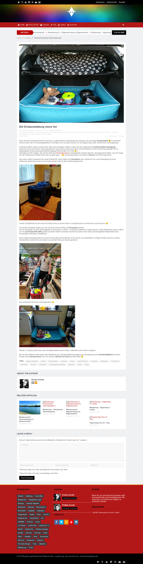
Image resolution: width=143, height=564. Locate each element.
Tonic (35, 544)
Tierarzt (45, 134)
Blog (54, 25)
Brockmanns (41, 507)
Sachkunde (114, 132)
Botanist (31, 507)
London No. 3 (44, 525)
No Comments (23, 136)
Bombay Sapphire (33, 503)
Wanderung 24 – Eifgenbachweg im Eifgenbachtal (44, 32)
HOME (22, 25)
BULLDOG (21, 511)
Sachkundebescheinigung (27, 134)
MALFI (20, 529)
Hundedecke (84, 132)
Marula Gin (29, 529)
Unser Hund (58, 130)
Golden (59, 132)
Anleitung (29, 496)
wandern (42, 544)
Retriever (108, 132)
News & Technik (34, 25)
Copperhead (22, 514)
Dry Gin (46, 514)
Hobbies (63, 25)
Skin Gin (21, 540)
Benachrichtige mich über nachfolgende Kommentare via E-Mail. (44, 469)
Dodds (32, 514)
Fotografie (46, 25)
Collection (40, 511)
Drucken (114, 136)
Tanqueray (30, 540)
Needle (20, 533)
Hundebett (76, 132)
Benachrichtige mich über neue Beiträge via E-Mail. (39, 473)
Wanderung (22, 547)
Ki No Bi (30, 522)
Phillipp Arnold (68, 505)
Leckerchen (101, 132)
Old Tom (29, 533)
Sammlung (44, 536)
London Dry (32, 525)
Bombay (21, 503)
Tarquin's (40, 540)
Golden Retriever (67, 132)
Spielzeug (39, 134)
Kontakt (122, 2)
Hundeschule (93, 132)
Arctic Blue (39, 496)
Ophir (45, 533)
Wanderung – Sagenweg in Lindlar (81, 32)
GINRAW (21, 522)
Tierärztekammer (62, 153)
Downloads (73, 25)
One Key (38, 533)
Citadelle (31, 511)
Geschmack (34, 518)
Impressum (100, 2)
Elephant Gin (22, 518)
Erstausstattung (45, 132)
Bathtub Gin (22, 500)
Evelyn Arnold (30, 130)
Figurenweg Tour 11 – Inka (109, 32)
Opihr (20, 536)
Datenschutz (112, 2)
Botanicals (21, 507)
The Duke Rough (24, 544)
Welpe (50, 134)
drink (39, 514)
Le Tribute (21, 525)
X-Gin (31, 547)
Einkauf (37, 132)
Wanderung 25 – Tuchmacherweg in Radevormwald (26, 419)
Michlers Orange (42, 529)
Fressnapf (53, 132)
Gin (42, 518)
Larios (37, 522)
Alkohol (20, 496)
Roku (35, 536)
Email (122, 136)
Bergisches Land (35, 500)
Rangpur (28, 536)
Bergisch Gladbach (28, 132)
